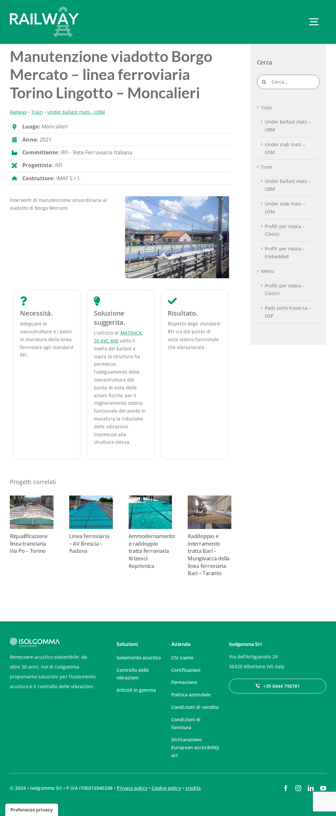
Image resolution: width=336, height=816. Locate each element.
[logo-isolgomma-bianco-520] (35, 640)
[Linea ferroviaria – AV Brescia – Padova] (91, 512)
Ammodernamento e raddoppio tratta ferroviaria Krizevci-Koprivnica (152, 551)
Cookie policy (166, 788)
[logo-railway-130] (44, 9)
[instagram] (298, 788)
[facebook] (286, 788)
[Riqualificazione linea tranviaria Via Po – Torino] (31, 512)
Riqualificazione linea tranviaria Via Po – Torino (29, 543)
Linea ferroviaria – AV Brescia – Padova (89, 543)
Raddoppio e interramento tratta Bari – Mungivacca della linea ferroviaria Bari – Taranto (208, 555)
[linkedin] (311, 788)
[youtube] (323, 788)
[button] (132, 237)
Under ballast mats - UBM (76, 112)
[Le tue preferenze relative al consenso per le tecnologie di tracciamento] (31, 810)
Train (37, 112)
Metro (267, 271)
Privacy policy (132, 788)
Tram (266, 167)
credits (193, 788)
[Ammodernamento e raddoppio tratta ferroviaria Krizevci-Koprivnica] (150, 512)
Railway (18, 112)
